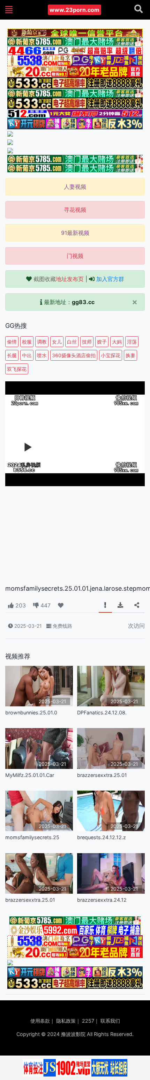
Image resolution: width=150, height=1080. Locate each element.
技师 (87, 342)
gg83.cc (83, 301)
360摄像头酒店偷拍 (74, 355)
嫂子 (102, 342)
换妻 (130, 355)
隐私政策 (66, 1021)
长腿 (12, 355)
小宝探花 (110, 355)
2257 (88, 1021)
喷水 (42, 355)
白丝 (72, 342)
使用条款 (40, 1021)
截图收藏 (58, 278)
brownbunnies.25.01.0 (31, 712)
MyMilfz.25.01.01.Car (29, 775)
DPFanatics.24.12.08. (102, 712)
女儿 (57, 342)
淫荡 (132, 342)
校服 (27, 342)
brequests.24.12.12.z (101, 837)
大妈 (117, 342)
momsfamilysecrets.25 (32, 837)
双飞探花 (17, 369)
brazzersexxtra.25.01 (102, 775)
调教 (42, 342)
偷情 (12, 342)
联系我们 (110, 1021)
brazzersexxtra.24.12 (102, 900)
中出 (27, 355)
